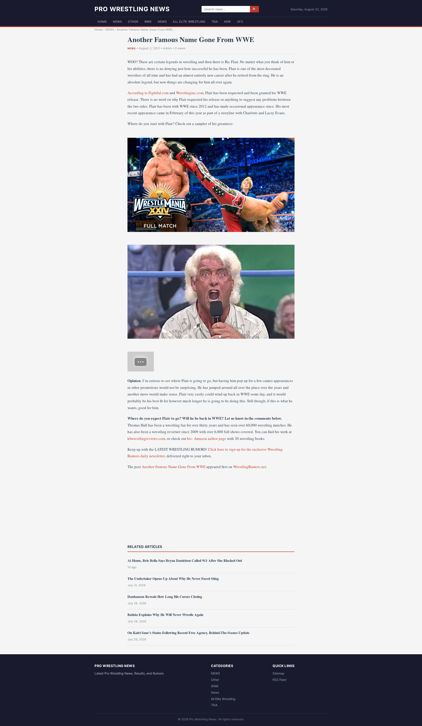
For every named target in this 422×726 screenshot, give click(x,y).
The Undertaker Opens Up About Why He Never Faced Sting (173, 578)
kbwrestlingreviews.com (146, 438)
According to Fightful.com (148, 92)
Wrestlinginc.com (190, 92)
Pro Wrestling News (132, 9)
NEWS (117, 21)
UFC (240, 21)
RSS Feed (279, 680)
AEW (227, 21)
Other (133, 21)
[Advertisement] (211, 506)
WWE (148, 21)
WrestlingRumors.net (249, 466)
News (162, 21)
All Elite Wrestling (189, 21)
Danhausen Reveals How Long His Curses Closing (164, 596)
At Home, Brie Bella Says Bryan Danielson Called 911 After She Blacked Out (184, 560)
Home (102, 21)
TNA (215, 21)
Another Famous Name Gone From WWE (174, 466)
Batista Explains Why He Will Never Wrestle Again (165, 614)
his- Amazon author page (206, 438)
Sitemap (278, 673)
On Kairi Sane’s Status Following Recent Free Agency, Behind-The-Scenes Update (188, 632)
